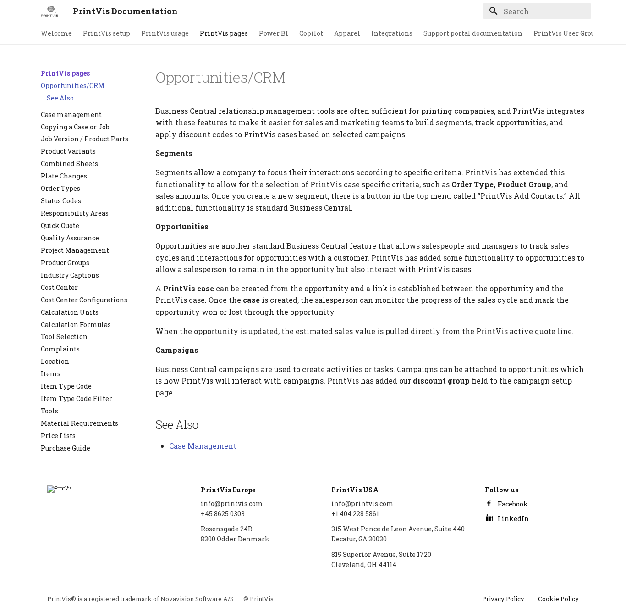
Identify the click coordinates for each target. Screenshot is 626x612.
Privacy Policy (503, 599)
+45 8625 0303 (223, 513)
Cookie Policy (558, 599)
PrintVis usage (165, 33)
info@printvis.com (232, 503)
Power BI (273, 33)
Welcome (56, 33)
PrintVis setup (106, 33)
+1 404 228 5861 (355, 513)
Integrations (391, 33)
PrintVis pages (224, 33)
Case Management (202, 446)
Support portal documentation (472, 33)
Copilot (311, 33)
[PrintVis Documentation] (49, 11)
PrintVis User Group (566, 33)
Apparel (347, 33)
